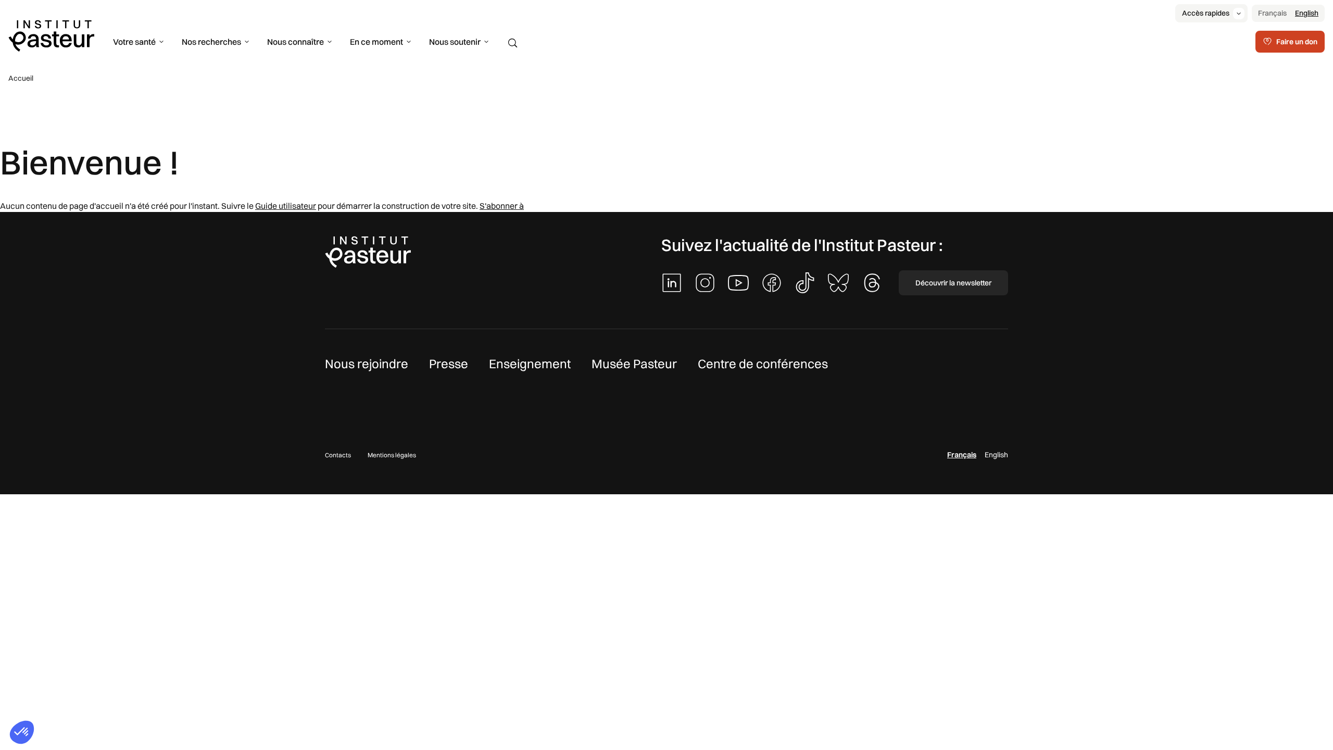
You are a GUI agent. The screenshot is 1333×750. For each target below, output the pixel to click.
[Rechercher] (512, 43)
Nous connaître (295, 41)
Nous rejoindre (366, 363)
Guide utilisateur (285, 206)
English (1306, 13)
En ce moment (376, 41)
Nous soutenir (455, 41)
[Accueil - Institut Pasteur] (51, 35)
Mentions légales (392, 455)
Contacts (338, 455)
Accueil (20, 78)
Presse (448, 363)
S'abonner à (502, 206)
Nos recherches (211, 41)
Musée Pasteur (634, 363)
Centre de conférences (763, 363)
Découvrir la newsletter (953, 283)
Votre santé (134, 41)
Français (1272, 13)
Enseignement (530, 363)
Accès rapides (1205, 13)
